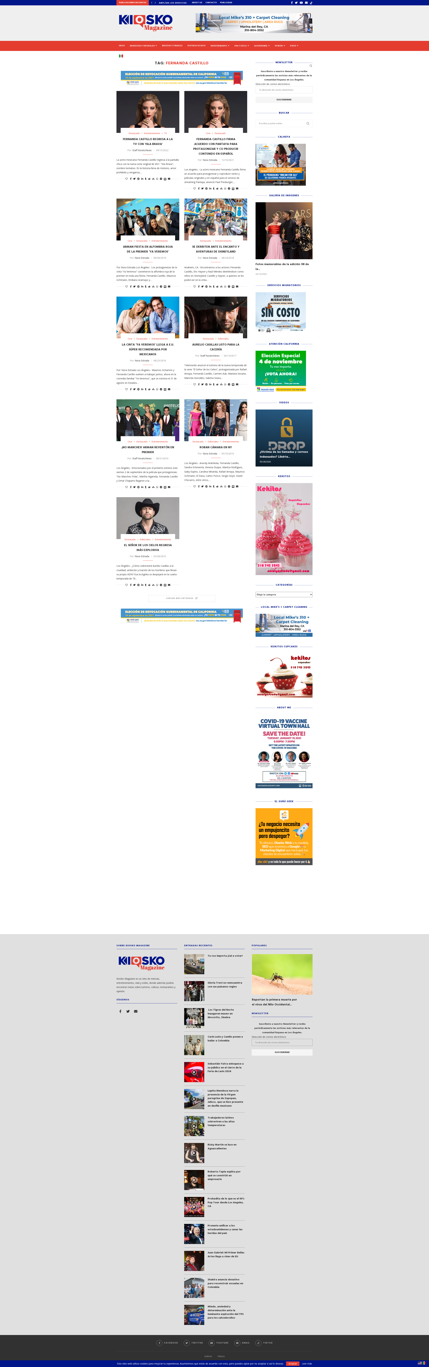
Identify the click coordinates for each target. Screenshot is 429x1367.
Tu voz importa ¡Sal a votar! (225, 956)
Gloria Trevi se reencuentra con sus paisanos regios (225, 985)
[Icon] (194, 964)
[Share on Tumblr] (145, 178)
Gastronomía (260, 46)
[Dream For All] (281, 145)
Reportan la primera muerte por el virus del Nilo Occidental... (274, 1002)
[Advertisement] (214, 902)
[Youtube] (301, 2)
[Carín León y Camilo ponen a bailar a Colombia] (194, 1045)
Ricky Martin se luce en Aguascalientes (222, 1147)
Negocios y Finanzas (172, 46)
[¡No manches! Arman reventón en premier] (147, 420)
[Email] (306, 2)
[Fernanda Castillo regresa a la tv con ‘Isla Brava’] (147, 112)
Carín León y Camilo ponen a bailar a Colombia (225, 1039)
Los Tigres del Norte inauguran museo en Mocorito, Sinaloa (221, 1013)
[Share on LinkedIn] (142, 178)
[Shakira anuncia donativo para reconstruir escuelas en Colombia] (194, 1288)
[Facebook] (292, 2)
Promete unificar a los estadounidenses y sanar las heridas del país (225, 1229)
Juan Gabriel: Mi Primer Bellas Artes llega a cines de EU (226, 1254)
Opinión (279, 46)
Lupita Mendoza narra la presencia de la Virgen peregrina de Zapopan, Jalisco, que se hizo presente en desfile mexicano (225, 1098)
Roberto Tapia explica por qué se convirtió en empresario (224, 1175)
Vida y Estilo (240, 46)
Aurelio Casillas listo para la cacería (215, 347)
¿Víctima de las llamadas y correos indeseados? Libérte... (284, 454)
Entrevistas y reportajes (142, 46)
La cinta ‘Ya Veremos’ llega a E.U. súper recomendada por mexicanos (148, 349)
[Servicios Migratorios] (281, 293)
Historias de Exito (197, 46)
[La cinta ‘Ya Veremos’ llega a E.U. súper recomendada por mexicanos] (147, 317)
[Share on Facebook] (131, 178)
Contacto (211, 2)
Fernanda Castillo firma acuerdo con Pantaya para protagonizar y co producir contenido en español (215, 146)
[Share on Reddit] (149, 178)
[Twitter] (296, 2)
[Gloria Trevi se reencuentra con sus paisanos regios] (194, 991)
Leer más (307, 1363)
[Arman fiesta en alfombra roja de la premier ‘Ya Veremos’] (147, 219)
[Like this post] (126, 178)
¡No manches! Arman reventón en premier (148, 450)
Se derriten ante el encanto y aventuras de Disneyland (215, 249)
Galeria (208, 1356)
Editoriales (223, 338)
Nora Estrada (210, 160)
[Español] (122, 56)
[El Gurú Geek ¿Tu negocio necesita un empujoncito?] (284, 809)
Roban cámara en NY (216, 447)
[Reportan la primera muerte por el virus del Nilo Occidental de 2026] (282, 974)
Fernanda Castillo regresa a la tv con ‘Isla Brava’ (148, 142)
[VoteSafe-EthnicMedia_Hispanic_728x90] (182, 72)
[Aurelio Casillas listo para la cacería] (215, 317)
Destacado (134, 133)
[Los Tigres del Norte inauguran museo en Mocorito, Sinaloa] (194, 1018)
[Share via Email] (169, 178)
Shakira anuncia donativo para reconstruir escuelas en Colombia (225, 1283)
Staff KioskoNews (142, 150)
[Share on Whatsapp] (157, 178)
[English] (420, 1362)
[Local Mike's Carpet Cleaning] (284, 615)
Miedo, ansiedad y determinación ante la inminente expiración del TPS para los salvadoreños (226, 1312)
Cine (208, 133)
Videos (221, 1356)
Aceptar (293, 1363)
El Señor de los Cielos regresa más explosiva (148, 548)
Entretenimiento (219, 46)
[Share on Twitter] (134, 178)
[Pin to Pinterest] (138, 178)
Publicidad (226, 2)
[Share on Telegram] (161, 178)
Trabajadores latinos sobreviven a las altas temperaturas (221, 1121)
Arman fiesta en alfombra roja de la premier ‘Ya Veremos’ (148, 249)
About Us (197, 2)
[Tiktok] (311, 2)
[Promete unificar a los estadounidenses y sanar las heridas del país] (194, 1234)
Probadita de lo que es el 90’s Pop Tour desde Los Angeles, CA (226, 1202)
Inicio (122, 46)
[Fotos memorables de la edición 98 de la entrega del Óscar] (284, 230)
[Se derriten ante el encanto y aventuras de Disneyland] (215, 219)
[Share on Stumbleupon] (153, 178)
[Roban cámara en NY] (215, 420)
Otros (293, 46)
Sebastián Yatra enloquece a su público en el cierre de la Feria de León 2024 (226, 1067)
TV (165, 133)
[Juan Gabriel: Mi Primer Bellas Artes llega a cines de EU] (194, 1261)
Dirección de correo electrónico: (273, 84)
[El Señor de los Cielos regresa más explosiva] (147, 518)
